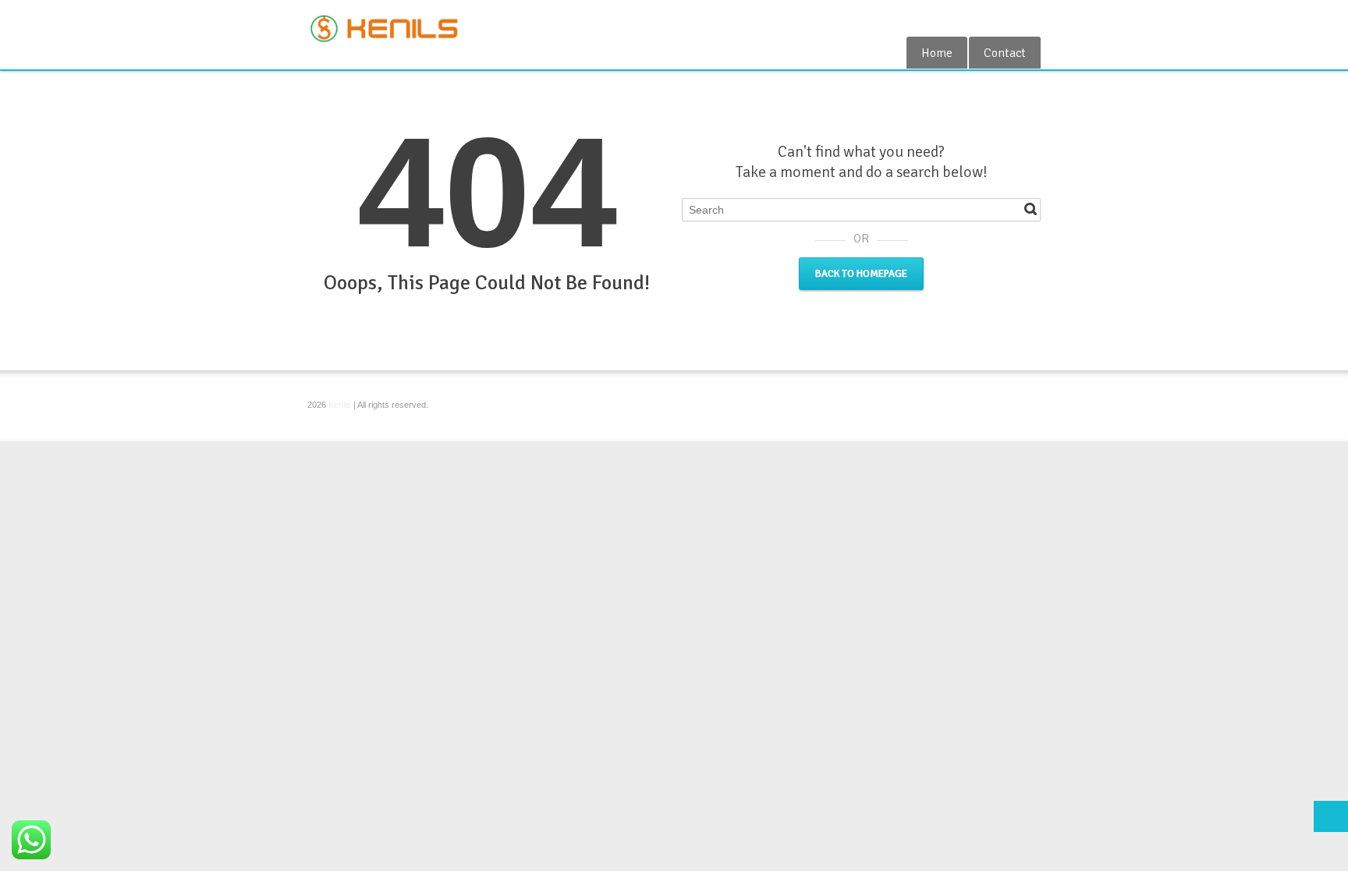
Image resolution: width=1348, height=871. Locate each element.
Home (936, 53)
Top (1331, 816)
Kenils (339, 404)
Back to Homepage (861, 273)
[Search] (1030, 209)
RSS (1031, 18)
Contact (1005, 53)
